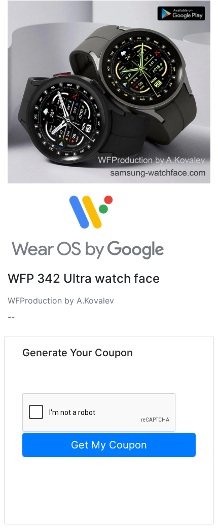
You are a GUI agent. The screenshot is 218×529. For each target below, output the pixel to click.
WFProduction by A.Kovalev (61, 300)
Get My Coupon (109, 445)
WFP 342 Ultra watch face (84, 279)
